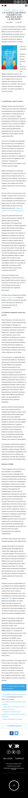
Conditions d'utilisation (13, 766)
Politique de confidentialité (14, 763)
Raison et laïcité (18, 10)
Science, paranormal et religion (12, 719)
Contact (19, 758)
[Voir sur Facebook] (15, 2)
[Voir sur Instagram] (21, 2)
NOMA (10, 598)
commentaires (13, 726)
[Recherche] (25, 2)
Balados (7, 758)
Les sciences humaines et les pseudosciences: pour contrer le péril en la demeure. (14, 714)
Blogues (7, 10)
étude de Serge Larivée (9, 297)
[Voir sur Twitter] (18, 2)
